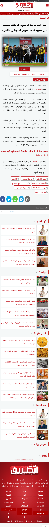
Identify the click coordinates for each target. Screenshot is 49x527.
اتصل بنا (24, 512)
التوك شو (40, 505)
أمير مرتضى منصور (39, 183)
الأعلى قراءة (40, 332)
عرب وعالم (24, 498)
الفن (24, 494)
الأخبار (25, 491)
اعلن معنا (8, 509)
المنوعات (40, 509)
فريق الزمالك (41, 178)
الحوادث (40, 498)
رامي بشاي (38, 79)
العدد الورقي (8, 501)
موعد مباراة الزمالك (39, 187)
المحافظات (24, 505)
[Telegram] (21, 199)
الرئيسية (40, 491)
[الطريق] (24, 7)
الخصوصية (40, 512)
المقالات (24, 501)
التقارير (8, 498)
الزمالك (39, 89)
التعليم (8, 505)
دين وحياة (40, 501)
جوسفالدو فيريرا (27, 178)
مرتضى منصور (40, 192)
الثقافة (8, 494)
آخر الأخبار (42, 220)
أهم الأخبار (41, 404)
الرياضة (43, 17)
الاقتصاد (40, 494)
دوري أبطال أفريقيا (21, 187)
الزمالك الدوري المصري (20, 183)
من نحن (24, 509)
